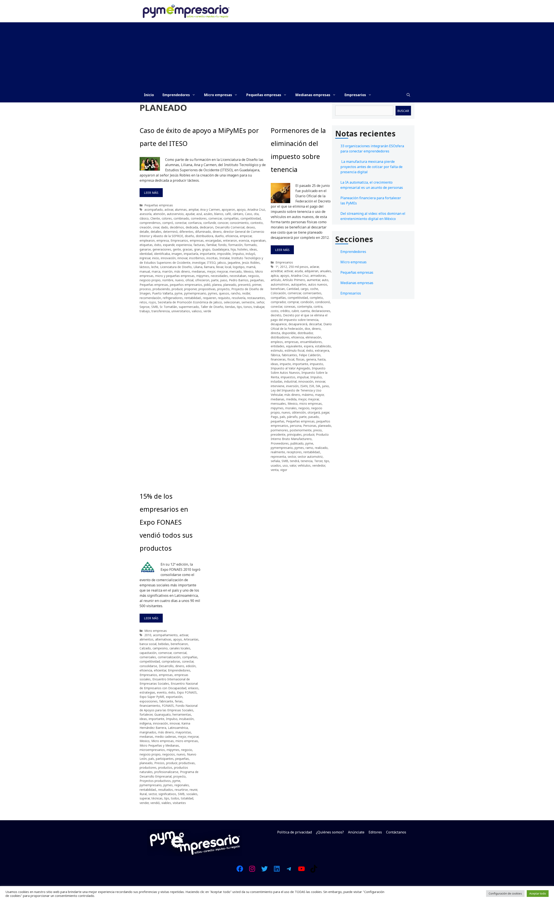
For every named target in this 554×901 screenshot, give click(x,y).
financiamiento (150, 706)
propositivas (207, 289)
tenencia (306, 461)
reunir (193, 790)
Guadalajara (220, 249)
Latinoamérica (178, 728)
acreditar (276, 271)
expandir (168, 245)
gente (177, 249)
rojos (152, 302)
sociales (191, 794)
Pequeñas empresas (263, 94)
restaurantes (256, 298)
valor (293, 465)
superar (145, 798)
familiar (211, 245)
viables (166, 803)
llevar (219, 267)
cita (256, 214)
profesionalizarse (166, 772)
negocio (253, 276)
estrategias (147, 692)
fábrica (275, 355)
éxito (157, 245)
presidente (278, 434)
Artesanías (191, 639)
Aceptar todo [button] (537, 893)
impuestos (288, 377)
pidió (207, 285)
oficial (189, 280)
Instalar (224, 258)
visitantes (179, 803)
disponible (289, 333)
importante (208, 254)
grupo (206, 249)
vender (144, 803)
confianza (194, 223)
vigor (283, 470)
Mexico (248, 271)
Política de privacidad (294, 832)
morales (291, 408)
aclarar (314, 267)
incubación (186, 719)
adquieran (311, 271)
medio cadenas (165, 736)
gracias (187, 249)
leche (154, 267)
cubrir (295, 311)
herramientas (181, 714)
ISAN (304, 386)
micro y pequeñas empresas (175, 276)
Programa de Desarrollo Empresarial (169, 774)
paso (223, 280)
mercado (235, 271)
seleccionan (232, 302)
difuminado (203, 232)
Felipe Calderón (309, 355)
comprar (293, 302)
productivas (187, 763)
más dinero (182, 271)
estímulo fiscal (294, 350)
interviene (277, 386)
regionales (181, 785)
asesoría (145, 214)
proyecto (223, 289)
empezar (246, 236)
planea (217, 285)
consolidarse (148, 666)
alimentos (146, 639)
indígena (145, 723)
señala (275, 461)
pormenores (279, 430)
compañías (231, 218)
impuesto (316, 364)
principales (294, 434)
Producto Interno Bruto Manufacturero (300, 436)
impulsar (303, 377)
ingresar (145, 258)
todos (175, 798)
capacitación (148, 653)
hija (233, 249)
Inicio (149, 94)
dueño (219, 236)
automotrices (280, 284)
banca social (148, 644)
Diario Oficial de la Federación (301, 326)
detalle (144, 232)
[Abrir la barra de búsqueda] (408, 94)
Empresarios (355, 94)
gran (197, 249)
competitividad (250, 218)
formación (235, 245)
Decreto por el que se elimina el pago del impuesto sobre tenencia (299, 317)
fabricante (166, 701)
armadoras (318, 275)
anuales (325, 271)
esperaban (258, 240)
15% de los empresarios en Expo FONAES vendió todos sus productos (166, 522)
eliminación (313, 337)
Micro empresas (218, 94)
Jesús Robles (251, 262)
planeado (229, 285)
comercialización (169, 657)
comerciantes (312, 293)
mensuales (278, 403)
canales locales (179, 648)
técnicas (157, 798)
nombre (167, 280)
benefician (278, 289)
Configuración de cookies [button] (505, 893)
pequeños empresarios (186, 285)
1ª (276, 267)
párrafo (292, 417)
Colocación (278, 293)
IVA (318, 386)
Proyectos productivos (155, 781)
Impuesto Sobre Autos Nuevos (298, 370)
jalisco (221, 262)
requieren (209, 298)
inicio (155, 258)
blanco (218, 214)
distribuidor (305, 333)
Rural (143, 794)
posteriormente (301, 430)
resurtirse (181, 790)
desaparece (279, 324)
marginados (148, 732)
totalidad (187, 798)
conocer (222, 223)
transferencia (160, 311)
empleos (277, 342)
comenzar (215, 218)
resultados (165, 790)
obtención (299, 412)
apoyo (241, 209)
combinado (181, 218)
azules (208, 214)
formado (250, 245)
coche (314, 289)
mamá (250, 267)
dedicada (192, 227)
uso (285, 465)
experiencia (184, 245)
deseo (250, 227)
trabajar (259, 307)
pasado (313, 417)
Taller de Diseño (212, 307)
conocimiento (239, 223)
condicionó (322, 302)
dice (307, 329)
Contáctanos (396, 832)
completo (316, 298)
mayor (319, 395)
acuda (299, 271)
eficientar (160, 670)
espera (308, 346)
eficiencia (231, 236)
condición (306, 302)
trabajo (145, 311)
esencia (244, 240)
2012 (283, 267)
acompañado (153, 209)
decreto (276, 315)
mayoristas (183, 732)
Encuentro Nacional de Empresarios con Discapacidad (169, 685)
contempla (304, 306)
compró (167, 223)
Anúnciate (356, 832)
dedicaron (206, 227)
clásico (144, 218)
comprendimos (150, 223)
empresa (162, 240)
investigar (198, 262)
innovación (168, 258)
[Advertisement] (277, 54)
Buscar (403, 111)
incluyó (250, 254)
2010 (147, 635)
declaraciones (320, 311)
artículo (276, 280)
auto (325, 280)
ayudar (190, 214)
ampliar (193, 209)
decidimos (177, 227)
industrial (290, 381)
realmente (278, 452)
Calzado (145, 648)
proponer (190, 289)
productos (165, 767)
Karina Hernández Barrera (165, 725)
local (228, 267)
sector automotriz (310, 457)
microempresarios (152, 750)
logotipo (239, 267)
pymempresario (195, 293)
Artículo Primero (294, 280)
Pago (274, 417)
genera (311, 359)
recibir (246, 293)
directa (275, 333)
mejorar (222, 271)
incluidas (276, 381)
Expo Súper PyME (152, 697)
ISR (311, 386)
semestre (248, 302)
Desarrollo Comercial (230, 227)
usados (276, 465)
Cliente (155, 218)
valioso (197, 311)
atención (159, 214)
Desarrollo (166, 666)
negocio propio (150, 280)
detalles (156, 232)
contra (318, 306)
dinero (217, 232)
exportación (174, 697)
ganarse (145, 249)
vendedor (318, 465)
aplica (275, 275)
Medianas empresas (312, 94)
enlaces (193, 688)
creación (145, 227)
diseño (189, 236)
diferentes (186, 232)
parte (215, 280)
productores (148, 767)
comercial (180, 653)
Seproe (145, 307)
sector (292, 457)
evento (162, 692)
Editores (375, 832)
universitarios (180, 311)
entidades (277, 346)
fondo (222, 245)
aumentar (313, 280)
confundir (209, 223)
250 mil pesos (298, 267)
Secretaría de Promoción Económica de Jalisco (190, 302)
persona (295, 426)
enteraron (230, 240)
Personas (309, 426)
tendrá (294, 461)
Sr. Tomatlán (168, 307)
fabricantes (289, 355)
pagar (325, 412)
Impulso (238, 254)
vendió (155, 803)
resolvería (238, 298)
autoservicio (175, 214)
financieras (278, 359)
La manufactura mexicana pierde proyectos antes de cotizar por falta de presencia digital (371, 166)
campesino (160, 648)
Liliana (197, 267)
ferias (179, 701)
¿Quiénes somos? (330, 832)
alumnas (181, 209)
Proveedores (280, 443)
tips (239, 307)
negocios (168, 754)
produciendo (161, 289)
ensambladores (311, 342)
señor (260, 302)
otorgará (314, 412)
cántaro (238, 214)
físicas (300, 359)
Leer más (151, 193)
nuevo (179, 280)
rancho (235, 293)
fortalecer (146, 714)
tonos (248, 307)
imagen (177, 254)
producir (177, 289)
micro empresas (310, 403)
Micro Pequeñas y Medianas (159, 745)
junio (325, 386)
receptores (294, 452)
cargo (304, 289)
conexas (289, 306)
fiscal (290, 359)
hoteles (242, 249)
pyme (178, 293)
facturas (199, 245)
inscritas (212, 258)
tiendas (230, 307)
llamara (209, 267)
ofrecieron (202, 280)
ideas (253, 249)
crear (156, 227)
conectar (180, 223)
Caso (248, 214)
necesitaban (238, 276)
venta (275, 470)
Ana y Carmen (210, 209)
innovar (182, 258)
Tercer (318, 461)
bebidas (163, 644)
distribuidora (204, 236)
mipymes (202, 276)
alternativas (163, 639)
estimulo (277, 350)
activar (168, 209)
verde (207, 311)
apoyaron (228, 209)
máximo (307, 395)
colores (167, 218)
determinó (170, 232)
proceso (145, 289)
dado (164, 227)
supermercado (189, 307)
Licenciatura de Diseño (176, 267)
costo (275, 311)
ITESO (211, 262)
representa (278, 457)
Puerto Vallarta (162, 293)
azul (199, 214)
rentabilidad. (192, 298)
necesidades (219, 276)
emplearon (147, 240)
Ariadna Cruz (256, 209)
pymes (212, 293)
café (228, 214)
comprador (278, 302)
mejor (211, 271)
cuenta (305, 311)
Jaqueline (234, 262)
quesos (224, 293)
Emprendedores (176, 94)
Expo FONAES (187, 692)
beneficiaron (179, 644)
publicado (297, 443)
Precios (159, 763)
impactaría (191, 254)
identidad (146, 254)
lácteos (145, 267)
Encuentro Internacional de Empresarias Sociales (165, 681)
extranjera (322, 350)
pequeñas (257, 280)
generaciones (162, 249)
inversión (292, 386)
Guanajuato (162, 714)
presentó (244, 285)
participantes (165, 759)
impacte (285, 364)
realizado (321, 448)
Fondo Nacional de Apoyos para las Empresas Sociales (169, 708)
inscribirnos (197, 258)
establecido (323, 346)
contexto (256, 223)
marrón (167, 271)
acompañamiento (165, 635)
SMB (154, 307)
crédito (285, 311)
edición (191, 666)
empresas (197, 240)
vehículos (304, 465)
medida (291, 399)
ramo (309, 448)
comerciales (148, 657)
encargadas (213, 240)
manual (145, 271)
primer (256, 285)
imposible (224, 254)
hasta (321, 359)
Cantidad (293, 289)
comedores (199, 218)
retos (143, 302)
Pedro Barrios (238, 280)
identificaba (162, 254)
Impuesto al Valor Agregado (290, 368)
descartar (315, 324)
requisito (224, 298)
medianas (198, 271)
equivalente (294, 346)
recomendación (150, 298)
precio (317, 430)
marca (156, 271)
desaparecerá (297, 324)
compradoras (171, 661)
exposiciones (149, 701)
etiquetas (146, 245)
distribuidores (280, 337)
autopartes (298, 284)
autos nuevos (317, 284)
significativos (167, 794)
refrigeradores (173, 298)
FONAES (168, 706)
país (282, 417)
